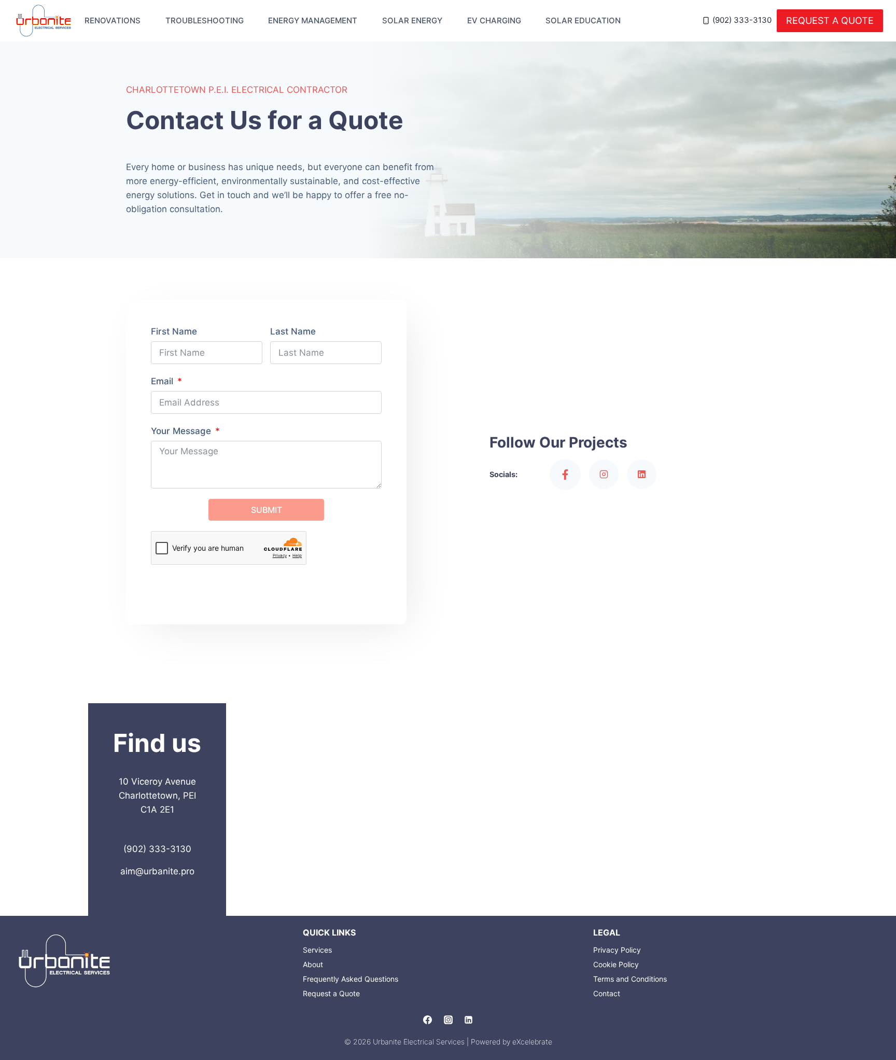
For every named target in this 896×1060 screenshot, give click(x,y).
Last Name (293, 331)
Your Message (181, 431)
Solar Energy (412, 20)
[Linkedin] (468, 1020)
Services (317, 949)
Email (162, 381)
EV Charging (494, 20)
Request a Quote (830, 20)
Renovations (113, 20)
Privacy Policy (617, 949)
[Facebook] (428, 1020)
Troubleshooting (204, 20)
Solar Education (583, 20)
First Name (174, 331)
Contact (606, 993)
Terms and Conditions (630, 978)
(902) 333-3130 (157, 849)
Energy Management (312, 20)
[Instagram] (448, 1020)
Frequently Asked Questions (350, 978)
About (313, 964)
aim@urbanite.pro (157, 871)
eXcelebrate (532, 1041)
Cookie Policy (616, 964)
